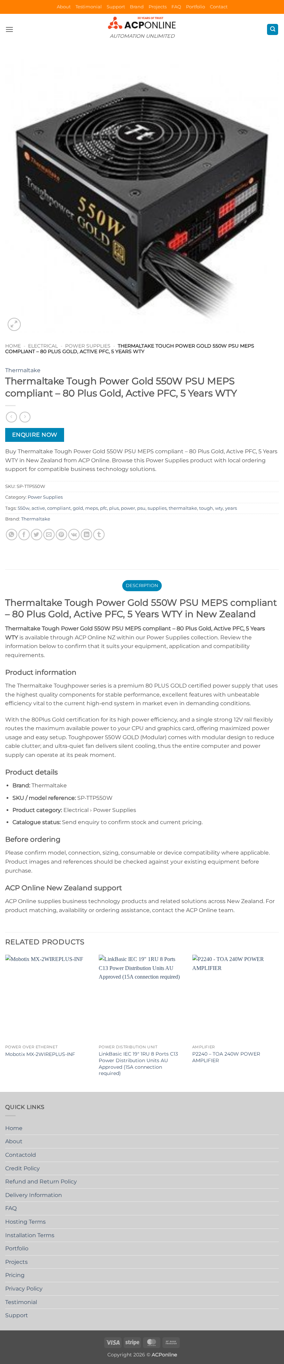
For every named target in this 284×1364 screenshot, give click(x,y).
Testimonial (89, 6)
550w (23, 508)
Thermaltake (23, 370)
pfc (103, 508)
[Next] (278, 1022)
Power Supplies (87, 346)
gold (78, 508)
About (64, 6)
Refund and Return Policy (41, 1181)
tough (206, 508)
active (38, 508)
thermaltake (183, 508)
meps (91, 508)
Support (116, 6)
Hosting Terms (25, 1221)
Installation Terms (29, 1235)
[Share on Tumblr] (99, 534)
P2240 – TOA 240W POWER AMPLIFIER (226, 1057)
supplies (157, 508)
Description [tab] (142, 585)
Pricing (15, 1275)
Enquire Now (34, 434)
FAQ (176, 6)
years (231, 508)
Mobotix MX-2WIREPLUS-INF (40, 1054)
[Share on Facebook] (24, 534)
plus (114, 508)
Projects (158, 6)
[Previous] (5, 1022)
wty (219, 508)
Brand (137, 6)
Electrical (43, 346)
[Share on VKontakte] (74, 534)
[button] (9, 29)
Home (13, 346)
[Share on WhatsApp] (11, 534)
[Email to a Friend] (49, 534)
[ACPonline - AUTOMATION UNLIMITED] (142, 22)
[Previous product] (24, 417)
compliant (59, 508)
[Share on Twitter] (36, 534)
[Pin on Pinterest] (61, 534)
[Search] (272, 29)
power (128, 508)
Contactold (20, 1155)
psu (141, 508)
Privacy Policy (24, 1288)
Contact (219, 6)
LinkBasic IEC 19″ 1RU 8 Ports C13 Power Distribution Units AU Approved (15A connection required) (138, 1063)
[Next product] (11, 417)
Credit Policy (22, 1168)
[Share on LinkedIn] (86, 534)
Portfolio (195, 6)
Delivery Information (33, 1195)
